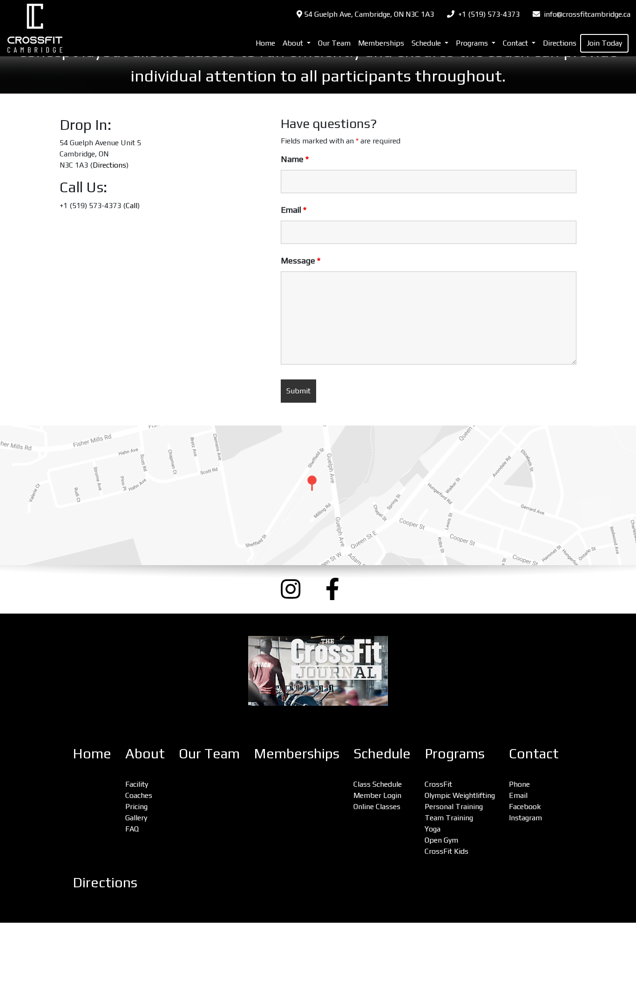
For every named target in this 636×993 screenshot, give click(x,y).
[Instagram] (296, 589)
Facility (136, 784)
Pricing (136, 806)
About (145, 753)
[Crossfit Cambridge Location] (318, 495)
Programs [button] (473, 43)
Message (300, 260)
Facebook (525, 806)
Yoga (432, 828)
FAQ (132, 828)
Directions (559, 43)
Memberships (381, 43)
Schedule (382, 753)
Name (295, 159)
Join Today (604, 43)
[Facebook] (340, 589)
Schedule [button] (427, 43)
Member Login (377, 795)
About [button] (294, 43)
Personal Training (454, 806)
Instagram (525, 817)
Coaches (138, 795)
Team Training (449, 817)
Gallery (136, 817)
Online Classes (376, 806)
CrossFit (438, 784)
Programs (455, 753)
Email (293, 210)
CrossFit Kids (446, 851)
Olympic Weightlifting (460, 795)
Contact (534, 753)
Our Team (334, 43)
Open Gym (441, 840)
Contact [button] (516, 43)
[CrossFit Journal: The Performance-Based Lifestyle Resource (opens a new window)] (318, 671)
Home (265, 43)
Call (131, 205)
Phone (519, 784)
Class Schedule (377, 784)
